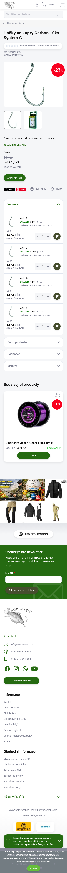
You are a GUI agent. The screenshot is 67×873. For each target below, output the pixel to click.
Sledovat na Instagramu (36, 534)
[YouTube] (34, 668)
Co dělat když (11, 724)
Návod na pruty (12, 787)
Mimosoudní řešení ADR (17, 759)
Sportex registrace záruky (18, 735)
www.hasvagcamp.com (44, 810)
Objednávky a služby (15, 718)
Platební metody (13, 713)
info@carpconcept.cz (22, 644)
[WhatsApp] (24, 668)
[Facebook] (7, 668)
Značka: (13, 55)
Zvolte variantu (14, 178)
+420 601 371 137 (21, 651)
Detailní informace (15, 145)
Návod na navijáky (14, 781)
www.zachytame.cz (34, 815)
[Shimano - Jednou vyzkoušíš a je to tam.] (45, 827)
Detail (33, 455)
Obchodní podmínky (15, 764)
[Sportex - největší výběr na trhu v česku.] (23, 826)
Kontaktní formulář (21, 680)
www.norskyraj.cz (19, 810)
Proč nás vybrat (12, 730)
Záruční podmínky (13, 775)
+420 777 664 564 (21, 658)
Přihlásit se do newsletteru (21, 590)
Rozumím (33, 868)
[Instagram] (16, 668)
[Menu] (62, 4)
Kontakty (9, 702)
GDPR (7, 741)
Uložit (22, 189)
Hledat (59, 14)
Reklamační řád (12, 770)
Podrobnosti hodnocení (49, 46)
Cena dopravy (11, 707)
